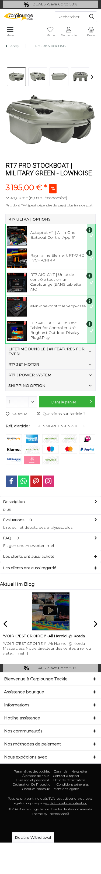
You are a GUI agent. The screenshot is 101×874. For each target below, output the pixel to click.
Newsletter (79, 771)
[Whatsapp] (23, 481)
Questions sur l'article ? (63, 413)
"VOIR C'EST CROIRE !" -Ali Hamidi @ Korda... (45, 635)
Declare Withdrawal (33, 837)
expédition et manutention (66, 803)
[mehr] (21, 653)
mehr (52, 545)
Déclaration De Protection (33, 784)
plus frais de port (80, 205)
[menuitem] (91, 31)
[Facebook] (11, 481)
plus (7, 509)
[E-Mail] (36, 481)
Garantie (60, 771)
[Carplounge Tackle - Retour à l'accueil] (25, 16)
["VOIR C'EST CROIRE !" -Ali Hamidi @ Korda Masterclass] (50, 611)
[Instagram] (48, 481)
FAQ (11, 537)
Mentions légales (66, 789)
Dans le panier (63, 402)
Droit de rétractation (69, 780)
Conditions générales (73, 784)
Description (14, 501)
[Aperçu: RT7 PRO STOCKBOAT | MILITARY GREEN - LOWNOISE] (16, 76)
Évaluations (13, 519)
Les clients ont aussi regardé (29, 567)
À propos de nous (35, 776)
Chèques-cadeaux (36, 789)
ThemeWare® (58, 814)
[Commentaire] (50, 180)
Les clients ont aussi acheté (28, 556)
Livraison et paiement (32, 780)
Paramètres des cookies (32, 771)
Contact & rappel (66, 776)
